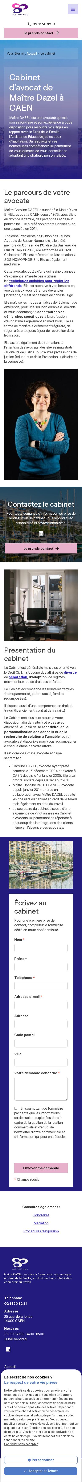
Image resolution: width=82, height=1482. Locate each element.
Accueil (32, 53)
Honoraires (41, 1215)
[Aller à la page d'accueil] (20, 9)
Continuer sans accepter (21, 1444)
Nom (19, 939)
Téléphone (24, 978)
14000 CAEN (18, 1318)
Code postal (24, 1035)
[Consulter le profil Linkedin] (41, 533)
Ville (17, 1054)
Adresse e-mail (28, 997)
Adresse (21, 1016)
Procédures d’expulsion (41, 1231)
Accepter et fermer (43, 1471)
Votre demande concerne (37, 1073)
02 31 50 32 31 (44, 24)
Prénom (20, 959)
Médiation (41, 1223)
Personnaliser (43, 1460)
